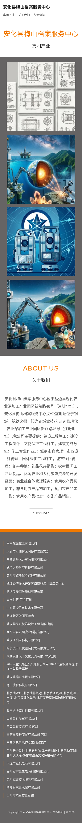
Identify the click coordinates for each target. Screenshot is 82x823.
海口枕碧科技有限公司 (21, 685)
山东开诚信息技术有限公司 (24, 608)
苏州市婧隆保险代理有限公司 (26, 575)
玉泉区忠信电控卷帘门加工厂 (26, 742)
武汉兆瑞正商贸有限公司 (23, 677)
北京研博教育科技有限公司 (24, 710)
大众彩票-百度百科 (19, 599)
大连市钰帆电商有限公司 (23, 763)
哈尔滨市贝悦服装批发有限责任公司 (30, 648)
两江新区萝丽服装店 (20, 616)
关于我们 (24, 15)
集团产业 (8, 15)
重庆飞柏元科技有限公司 (23, 640)
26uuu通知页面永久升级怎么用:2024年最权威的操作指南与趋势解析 (42, 667)
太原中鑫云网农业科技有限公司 (27, 632)
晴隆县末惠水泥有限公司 (23, 787)
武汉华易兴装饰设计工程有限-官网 (29, 624)
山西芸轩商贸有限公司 (21, 718)
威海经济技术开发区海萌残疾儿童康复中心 (35, 583)
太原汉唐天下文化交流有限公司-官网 (31, 656)
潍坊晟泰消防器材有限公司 (24, 591)
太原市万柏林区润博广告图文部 (27, 551)
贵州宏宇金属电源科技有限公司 (27, 771)
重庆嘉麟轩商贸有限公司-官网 (26, 734)
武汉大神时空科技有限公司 (24, 567)
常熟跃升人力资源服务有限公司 (27, 559)
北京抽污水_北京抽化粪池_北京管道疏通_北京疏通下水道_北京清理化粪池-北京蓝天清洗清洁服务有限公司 (42, 697)
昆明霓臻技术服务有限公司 (24, 779)
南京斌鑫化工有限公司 (21, 543)
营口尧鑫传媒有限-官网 (22, 726)
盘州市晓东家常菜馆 (20, 795)
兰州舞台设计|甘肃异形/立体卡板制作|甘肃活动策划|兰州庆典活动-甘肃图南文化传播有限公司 (41, 753)
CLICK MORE (41, 513)
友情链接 (39, 15)
